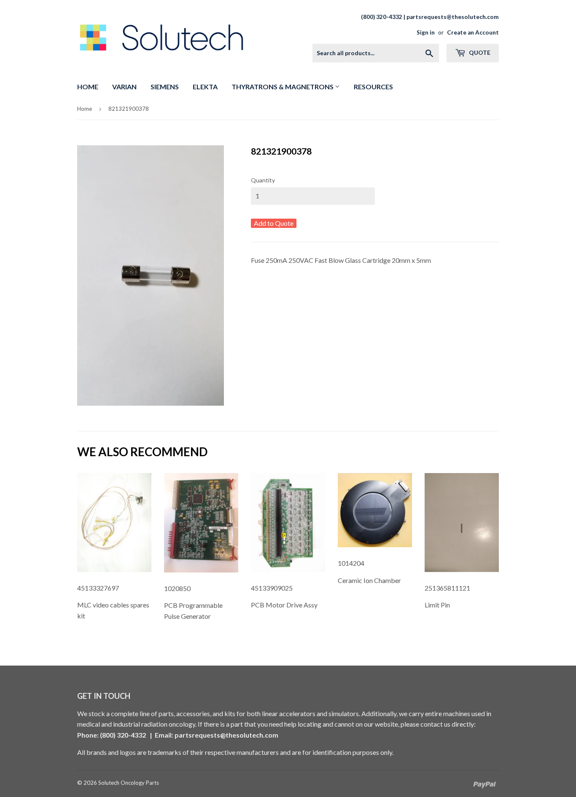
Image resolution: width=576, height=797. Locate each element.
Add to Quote (273, 223)
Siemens (165, 87)
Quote (479, 52)
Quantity (263, 180)
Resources (373, 87)
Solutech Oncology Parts (128, 782)
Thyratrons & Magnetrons (283, 87)
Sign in (426, 32)
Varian (124, 87)
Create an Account (473, 32)
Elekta (205, 87)
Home (87, 87)
